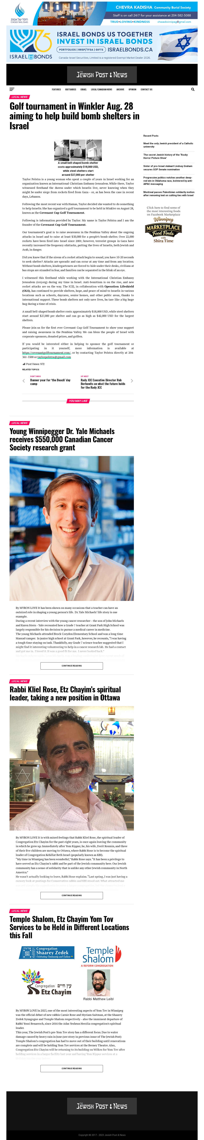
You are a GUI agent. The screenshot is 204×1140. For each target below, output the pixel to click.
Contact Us (146, 89)
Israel (83, 89)
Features (56, 89)
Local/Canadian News (101, 89)
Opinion (132, 89)
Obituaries (70, 89)
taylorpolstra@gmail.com (54, 357)
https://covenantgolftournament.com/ (46, 352)
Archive (120, 89)
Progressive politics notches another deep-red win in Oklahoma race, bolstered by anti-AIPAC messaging (168, 180)
